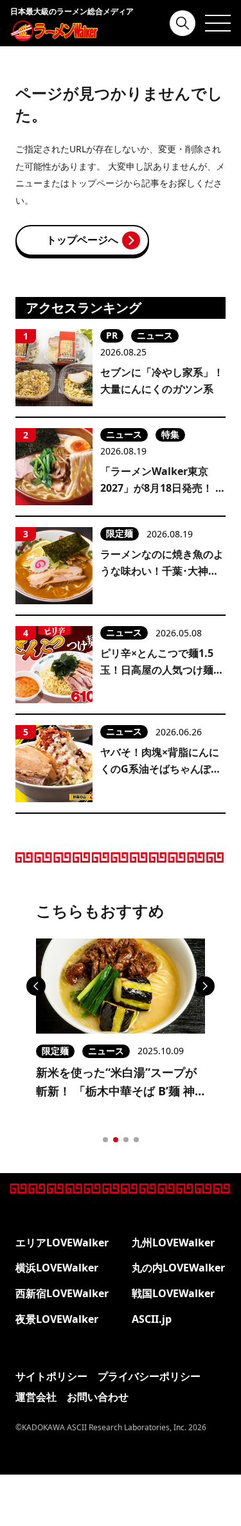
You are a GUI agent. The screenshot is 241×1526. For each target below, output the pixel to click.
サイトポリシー (51, 1376)
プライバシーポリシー (149, 1376)
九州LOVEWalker (173, 1242)
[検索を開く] (182, 23)
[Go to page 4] (136, 1139)
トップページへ (82, 240)
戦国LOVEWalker (173, 1293)
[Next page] (205, 986)
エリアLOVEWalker (62, 1242)
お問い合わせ (98, 1397)
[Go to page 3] (126, 1139)
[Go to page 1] (105, 1139)
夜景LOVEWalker (56, 1319)
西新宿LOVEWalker (62, 1293)
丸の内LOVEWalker (178, 1268)
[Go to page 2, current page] (115, 1139)
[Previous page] (36, 986)
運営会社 (36, 1397)
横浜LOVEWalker (56, 1268)
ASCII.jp (152, 1319)
